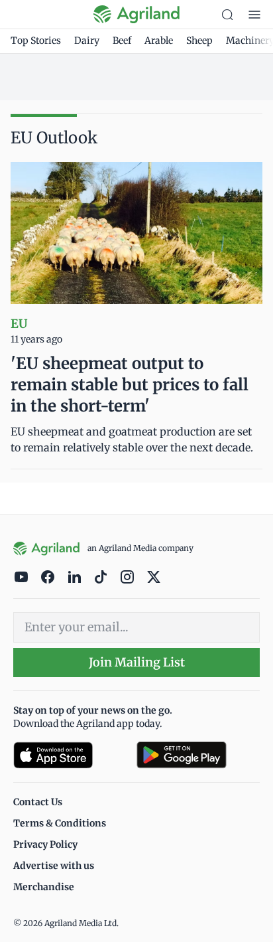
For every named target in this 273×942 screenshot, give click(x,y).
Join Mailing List (137, 662)
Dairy (86, 40)
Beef (122, 40)
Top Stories (36, 40)
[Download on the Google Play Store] (198, 755)
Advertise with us (53, 866)
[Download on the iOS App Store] (69, 755)
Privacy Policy (45, 844)
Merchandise (43, 887)
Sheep (199, 40)
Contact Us (37, 802)
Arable (158, 40)
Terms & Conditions (59, 823)
